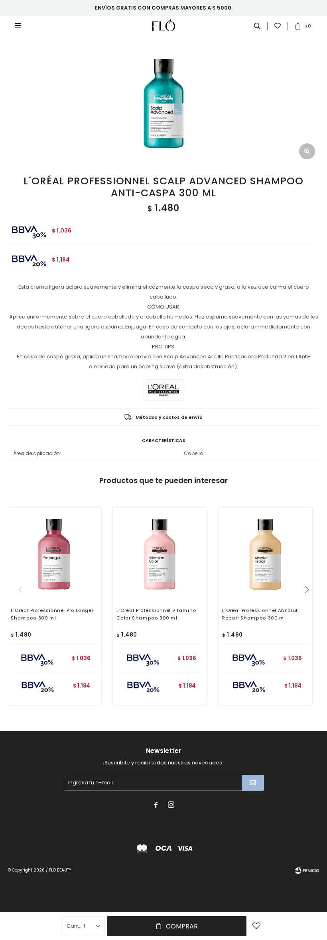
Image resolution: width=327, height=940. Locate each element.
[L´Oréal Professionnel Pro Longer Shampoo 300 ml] (54, 554)
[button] (309, 606)
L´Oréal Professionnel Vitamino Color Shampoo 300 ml (156, 614)
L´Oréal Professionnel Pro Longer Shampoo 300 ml (52, 614)
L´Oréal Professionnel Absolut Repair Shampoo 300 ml (260, 614)
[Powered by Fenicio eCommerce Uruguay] (307, 870)
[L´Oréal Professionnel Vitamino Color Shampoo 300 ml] (160, 554)
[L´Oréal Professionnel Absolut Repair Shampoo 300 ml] (265, 554)
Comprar (182, 926)
